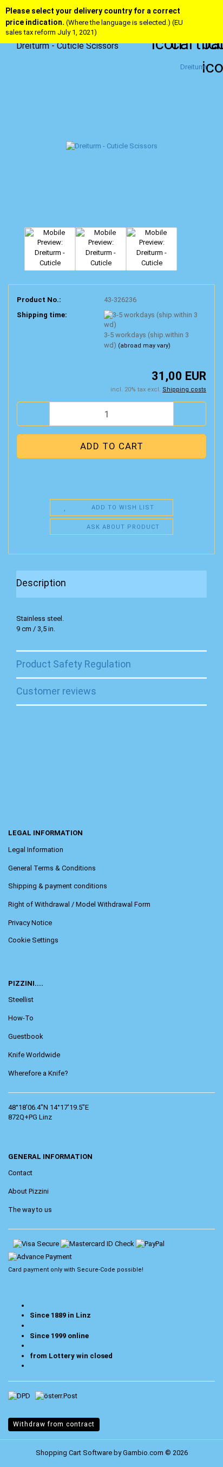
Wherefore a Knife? (38, 1073)
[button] (33, 414)
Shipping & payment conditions (57, 886)
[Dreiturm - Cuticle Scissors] (112, 143)
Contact (20, 1173)
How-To (21, 1018)
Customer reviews (56, 691)
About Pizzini (28, 1191)
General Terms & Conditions (52, 868)
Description (41, 582)
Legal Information (35, 850)
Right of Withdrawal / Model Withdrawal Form (79, 904)
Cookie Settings (33, 940)
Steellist (21, 1000)
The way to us (30, 1210)
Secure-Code (96, 1269)
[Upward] (30, 1450)
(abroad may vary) (144, 345)
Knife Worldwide (34, 1055)
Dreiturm (193, 67)
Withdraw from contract (54, 1424)
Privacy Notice (30, 923)
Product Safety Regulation (73, 664)
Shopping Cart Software (74, 1453)
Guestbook (25, 1036)
